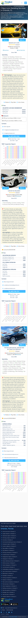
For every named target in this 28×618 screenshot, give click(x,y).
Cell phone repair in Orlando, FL (9, 535)
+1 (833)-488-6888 (9, 609)
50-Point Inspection (12, 14)
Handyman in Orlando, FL (8, 558)
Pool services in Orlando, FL (8, 584)
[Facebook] (1, 612)
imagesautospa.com (9, 133)
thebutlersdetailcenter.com (11, 457)
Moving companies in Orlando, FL (9, 577)
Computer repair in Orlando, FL (9, 544)
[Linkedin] (11, 612)
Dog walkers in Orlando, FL (8, 548)
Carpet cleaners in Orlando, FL (9, 533)
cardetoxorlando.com (9, 288)
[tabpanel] (14, 30)
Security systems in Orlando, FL (9, 590)
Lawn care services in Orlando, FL (9, 571)
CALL (6, 40)
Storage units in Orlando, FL (8, 592)
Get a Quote (7, 126)
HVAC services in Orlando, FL (8, 563)
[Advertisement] (14, 508)
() (17, 44)
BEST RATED (3, 6)
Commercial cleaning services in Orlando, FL (12, 542)
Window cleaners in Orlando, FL (9, 596)
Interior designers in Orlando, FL (9, 565)
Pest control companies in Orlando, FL (10, 581)
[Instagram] (6, 612)
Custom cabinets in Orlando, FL (9, 546)
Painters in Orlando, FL (7, 579)
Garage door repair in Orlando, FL (9, 556)
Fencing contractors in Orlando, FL (10, 552)
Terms (7, 614)
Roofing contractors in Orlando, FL (9, 588)
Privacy (3, 614)
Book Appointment (9, 281)
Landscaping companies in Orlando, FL (10, 569)
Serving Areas (22, 50)
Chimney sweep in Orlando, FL (9, 537)
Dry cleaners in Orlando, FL (8, 550)
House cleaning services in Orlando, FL (10, 560)
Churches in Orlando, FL (7, 540)
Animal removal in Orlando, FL (9, 531)
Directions (6, 50)
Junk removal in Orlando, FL (8, 567)
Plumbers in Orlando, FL (7, 575)
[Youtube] (9, 612)
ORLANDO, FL (9, 6)
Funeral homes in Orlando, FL (8, 554)
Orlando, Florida (7, 529)
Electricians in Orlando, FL (8, 573)
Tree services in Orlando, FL (8, 594)
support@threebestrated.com (11, 607)
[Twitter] (3, 612)
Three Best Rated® (13, 616)
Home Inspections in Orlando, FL (9, 586)
